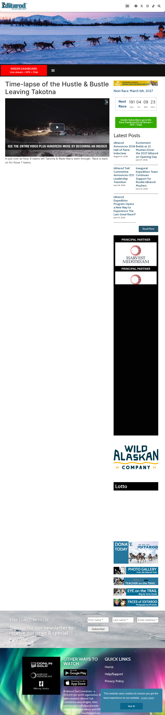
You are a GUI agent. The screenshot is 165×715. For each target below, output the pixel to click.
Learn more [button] (147, 698)
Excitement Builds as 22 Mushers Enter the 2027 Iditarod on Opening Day (147, 149)
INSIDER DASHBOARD (24, 68)
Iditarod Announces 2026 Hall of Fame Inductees (124, 148)
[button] (127, 6)
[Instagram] (147, 6)
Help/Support (114, 674)
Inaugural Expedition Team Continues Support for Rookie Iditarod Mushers (147, 176)
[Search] (159, 6)
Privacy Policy (114, 681)
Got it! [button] (131, 706)
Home (109, 667)
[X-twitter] (141, 6)
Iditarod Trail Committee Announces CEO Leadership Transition (124, 175)
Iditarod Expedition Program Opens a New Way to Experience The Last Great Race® (125, 205)
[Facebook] (136, 6)
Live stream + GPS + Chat (24, 72)
